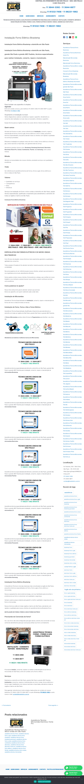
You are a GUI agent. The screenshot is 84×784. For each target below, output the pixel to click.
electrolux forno (68, 570)
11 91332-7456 (54, 12)
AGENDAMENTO (33, 769)
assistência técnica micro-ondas (17, 750)
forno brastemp (68, 602)
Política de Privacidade (44, 781)
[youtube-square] (73, 37)
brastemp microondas (69, 560)
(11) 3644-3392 (68, 476)
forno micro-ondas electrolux (71, 623)
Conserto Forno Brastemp (70, 71)
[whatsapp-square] (76, 37)
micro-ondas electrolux (70, 635)
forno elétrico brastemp (70, 612)
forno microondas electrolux (71, 629)
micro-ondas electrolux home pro (71, 639)
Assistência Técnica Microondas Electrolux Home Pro (42, 721)
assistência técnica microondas (13, 752)
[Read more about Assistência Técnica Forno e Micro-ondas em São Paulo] (17, 723)
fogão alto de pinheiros (72, 589)
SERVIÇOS (24, 769)
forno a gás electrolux (69, 596)
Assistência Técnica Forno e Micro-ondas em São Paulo (15, 730)
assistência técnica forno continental (70, 515)
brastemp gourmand (69, 556)
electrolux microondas (69, 585)
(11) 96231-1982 (15, 111)
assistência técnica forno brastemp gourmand (70, 507)
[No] (82, 779)
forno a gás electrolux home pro (72, 599)
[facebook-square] (64, 37)
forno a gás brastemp (69, 593)
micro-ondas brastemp (70, 632)
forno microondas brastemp (71, 626)
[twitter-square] (67, 37)
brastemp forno (68, 547)
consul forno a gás (70, 566)
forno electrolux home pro (71, 608)
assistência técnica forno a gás (72, 499)
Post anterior (6, 705)
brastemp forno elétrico (70, 553)
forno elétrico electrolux (70, 615)
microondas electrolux (69, 646)
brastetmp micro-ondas (70, 563)
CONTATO (42, 769)
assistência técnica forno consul (72, 512)
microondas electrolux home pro (72, 649)
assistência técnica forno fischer (72, 534)
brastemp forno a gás (69, 550)
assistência (68, 492)
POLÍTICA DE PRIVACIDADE (55, 769)
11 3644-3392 (53, 7)
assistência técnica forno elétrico (70, 530)
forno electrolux (68, 605)
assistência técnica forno (11, 733)
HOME (7, 769)
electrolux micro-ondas (70, 582)
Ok (35, 781)
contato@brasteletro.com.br (21, 694)
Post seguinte (53, 705)
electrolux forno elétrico (70, 576)
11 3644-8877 (68, 7)
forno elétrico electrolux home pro (72, 619)
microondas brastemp (69, 643)
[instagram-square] (70, 37)
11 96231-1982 (70, 12)
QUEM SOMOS (15, 769)
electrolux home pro (69, 579)
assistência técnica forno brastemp (70, 503)
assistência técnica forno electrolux (70, 520)
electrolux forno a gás (69, 573)
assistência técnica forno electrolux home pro (70, 525)
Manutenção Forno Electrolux (71, 63)
